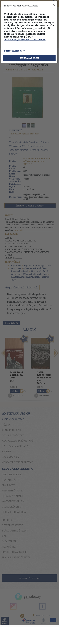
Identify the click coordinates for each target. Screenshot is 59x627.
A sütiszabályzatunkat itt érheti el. (25, 38)
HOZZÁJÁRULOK (29, 58)
